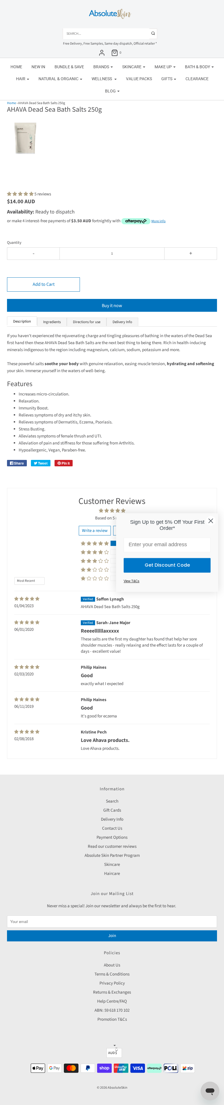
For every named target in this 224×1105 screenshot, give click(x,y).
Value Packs (139, 78)
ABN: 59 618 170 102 (112, 1010)
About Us (112, 965)
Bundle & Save (69, 66)
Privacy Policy (112, 983)
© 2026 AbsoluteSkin (112, 1087)
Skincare (112, 864)
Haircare (112, 874)
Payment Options (112, 837)
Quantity (14, 242)
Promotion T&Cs (112, 1019)
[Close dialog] (211, 521)
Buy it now (112, 305)
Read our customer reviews (112, 846)
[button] (25, 142)
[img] (26, 599)
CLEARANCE (197, 78)
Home (16, 66)
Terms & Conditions (112, 974)
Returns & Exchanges (112, 992)
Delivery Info (112, 819)
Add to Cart (44, 284)
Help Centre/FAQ (112, 1001)
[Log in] (101, 52)
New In (38, 66)
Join (112, 936)
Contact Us (112, 828)
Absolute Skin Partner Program (112, 855)
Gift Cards (112, 810)
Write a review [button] (95, 531)
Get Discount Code (167, 565)
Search (112, 801)
